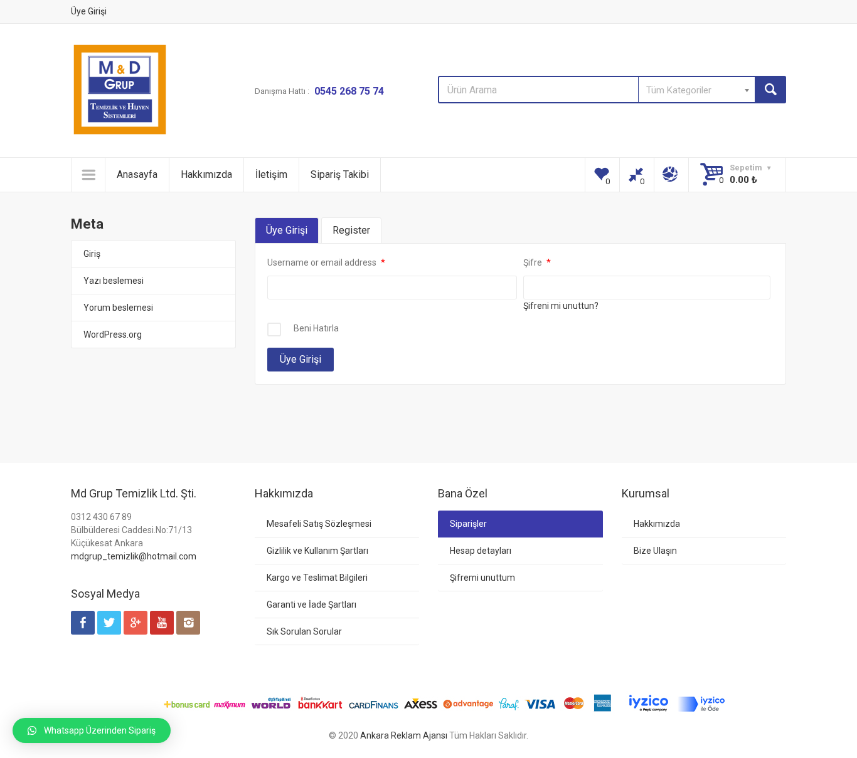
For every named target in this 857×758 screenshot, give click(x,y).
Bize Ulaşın (655, 551)
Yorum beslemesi (118, 308)
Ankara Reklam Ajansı (403, 735)
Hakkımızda (206, 174)
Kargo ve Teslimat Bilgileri (317, 578)
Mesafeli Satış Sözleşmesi (319, 524)
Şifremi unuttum (482, 578)
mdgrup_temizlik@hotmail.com (133, 556)
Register (351, 230)
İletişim (271, 174)
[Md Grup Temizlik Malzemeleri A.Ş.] (120, 89)
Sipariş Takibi (340, 174)
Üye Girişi (89, 11)
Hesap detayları (480, 551)
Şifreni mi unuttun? (561, 306)
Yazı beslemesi (113, 281)
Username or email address (322, 262)
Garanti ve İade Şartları (311, 605)
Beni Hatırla (316, 328)
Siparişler (468, 524)
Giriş (91, 254)
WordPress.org (112, 335)
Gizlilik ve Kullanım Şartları (317, 551)
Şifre (533, 262)
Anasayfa (137, 174)
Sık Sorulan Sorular (304, 631)
